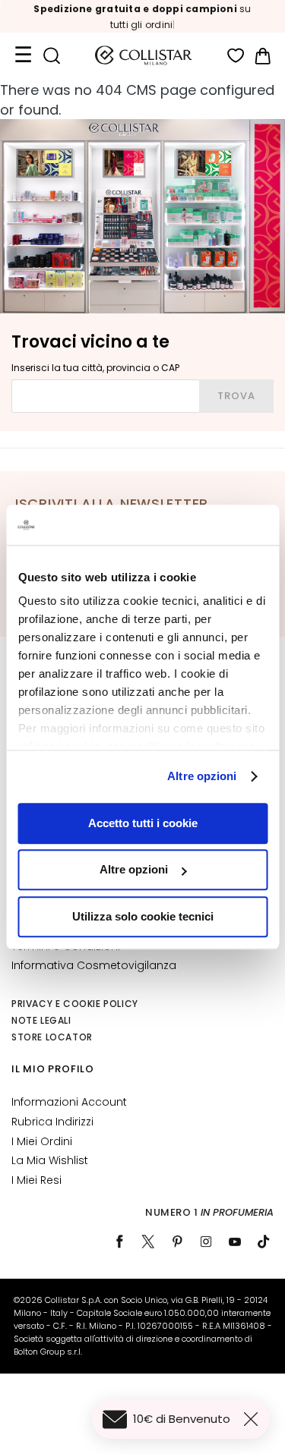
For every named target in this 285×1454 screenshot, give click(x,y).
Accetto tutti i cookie (143, 823)
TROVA (236, 396)
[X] (148, 1241)
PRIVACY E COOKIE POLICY (74, 1003)
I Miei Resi (36, 1180)
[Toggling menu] (22, 55)
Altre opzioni (201, 775)
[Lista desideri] (236, 56)
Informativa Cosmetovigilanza (93, 965)
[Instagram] (206, 1241)
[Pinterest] (177, 1241)
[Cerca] (51, 56)
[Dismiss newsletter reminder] (254, 1419)
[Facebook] (119, 1241)
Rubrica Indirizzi (52, 1121)
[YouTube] (235, 1241)
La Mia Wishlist (49, 1160)
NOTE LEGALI (41, 1020)
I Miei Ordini (41, 1141)
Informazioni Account (69, 1101)
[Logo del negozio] (143, 55)
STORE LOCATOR (52, 1037)
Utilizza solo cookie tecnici (143, 916)
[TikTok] (264, 1241)
